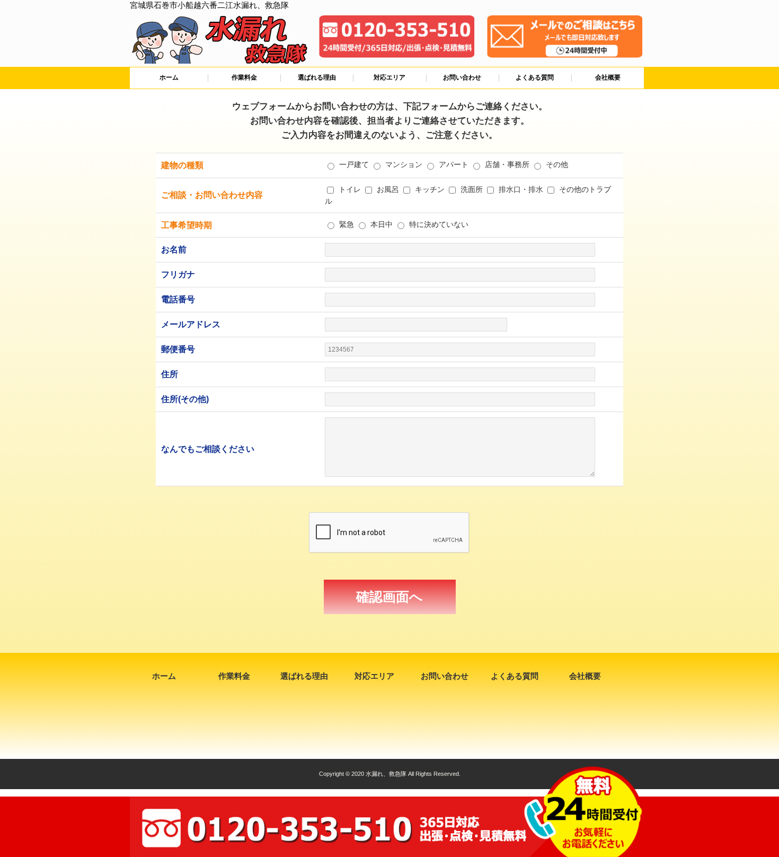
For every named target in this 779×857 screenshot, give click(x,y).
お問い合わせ (462, 77)
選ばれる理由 (317, 77)
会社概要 (608, 77)
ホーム (169, 77)
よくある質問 (535, 77)
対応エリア (389, 77)
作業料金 (244, 77)
